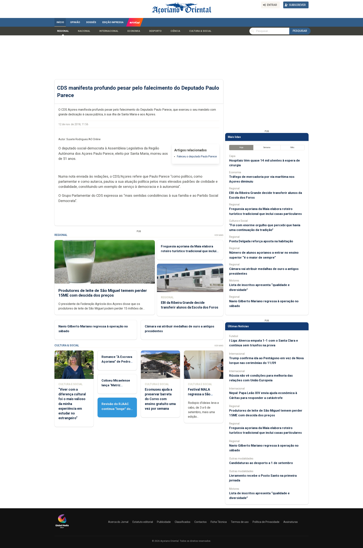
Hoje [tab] (241, 147)
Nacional (84, 31)
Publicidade (164, 521)
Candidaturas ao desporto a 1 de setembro (261, 463)
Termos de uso (240, 521)
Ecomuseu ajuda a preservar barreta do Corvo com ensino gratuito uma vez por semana (160, 399)
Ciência (175, 31)
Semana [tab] (266, 147)
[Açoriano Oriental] (62, 528)
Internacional (108, 31)
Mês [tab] (292, 147)
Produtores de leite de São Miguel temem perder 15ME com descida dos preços (102, 293)
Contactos (200, 521)
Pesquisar (300, 30)
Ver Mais (218, 235)
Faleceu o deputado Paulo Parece (197, 156)
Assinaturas (290, 521)
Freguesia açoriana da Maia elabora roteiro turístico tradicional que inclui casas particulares (188, 251)
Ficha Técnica (219, 521)
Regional (63, 31)
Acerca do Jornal (118, 521)
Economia (133, 31)
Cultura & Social (200, 31)
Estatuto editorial (143, 521)
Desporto (155, 31)
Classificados (182, 521)
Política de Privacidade (266, 521)
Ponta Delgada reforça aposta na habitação (261, 241)
